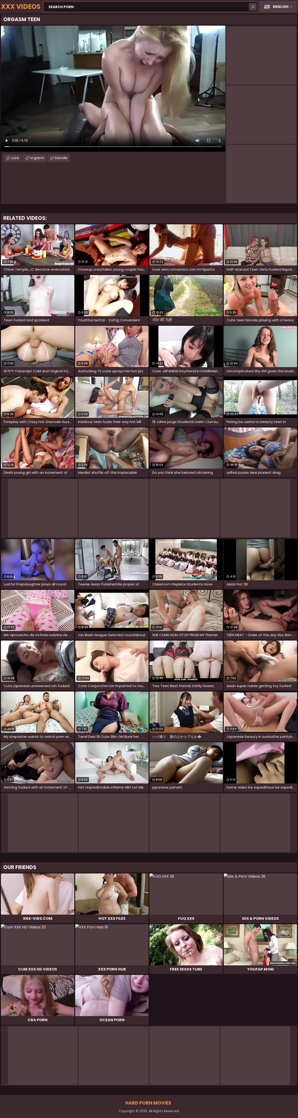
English (280, 6)
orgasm (37, 158)
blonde (61, 158)
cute (15, 158)
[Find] (253, 7)
